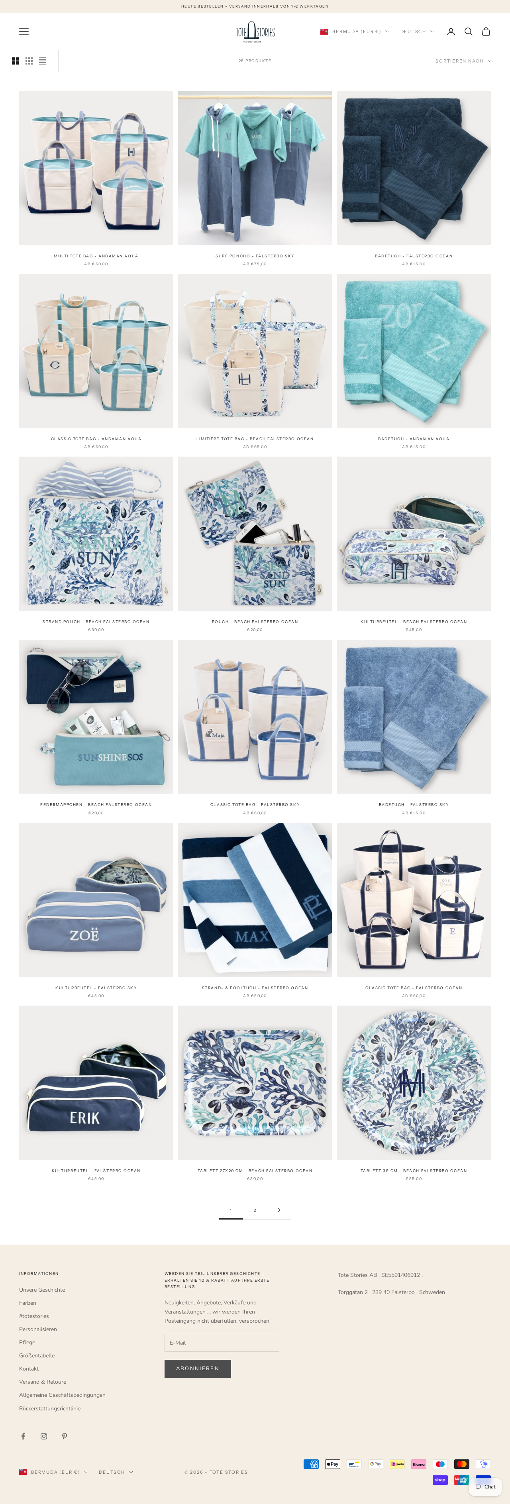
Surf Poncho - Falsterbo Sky (255, 256)
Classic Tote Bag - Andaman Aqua (96, 439)
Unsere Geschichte (42, 1290)
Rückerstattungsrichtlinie (49, 1408)
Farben (27, 1303)
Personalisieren (38, 1329)
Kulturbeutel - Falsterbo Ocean (96, 1171)
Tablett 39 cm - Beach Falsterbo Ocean (414, 1171)
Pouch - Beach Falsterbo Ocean (255, 622)
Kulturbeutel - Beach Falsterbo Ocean (414, 622)
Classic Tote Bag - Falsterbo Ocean (413, 988)
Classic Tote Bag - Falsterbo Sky (255, 804)
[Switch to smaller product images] (29, 61)
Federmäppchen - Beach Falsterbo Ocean (96, 804)
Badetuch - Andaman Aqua (413, 439)
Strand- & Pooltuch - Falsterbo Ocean (255, 988)
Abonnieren (198, 1368)
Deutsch (413, 31)
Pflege (27, 1342)
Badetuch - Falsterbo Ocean (414, 256)
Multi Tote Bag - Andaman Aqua (96, 256)
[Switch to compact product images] (42, 61)
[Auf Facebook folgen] (23, 1436)
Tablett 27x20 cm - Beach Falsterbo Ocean (255, 1171)
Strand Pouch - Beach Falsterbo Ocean (96, 622)
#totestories (34, 1316)
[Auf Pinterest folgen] (65, 1436)
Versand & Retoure (42, 1382)
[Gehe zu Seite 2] (279, 1210)
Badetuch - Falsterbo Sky (414, 804)
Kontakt (29, 1369)
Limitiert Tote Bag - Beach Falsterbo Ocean (255, 439)
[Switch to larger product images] (15, 61)
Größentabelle (37, 1355)
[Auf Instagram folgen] (44, 1436)
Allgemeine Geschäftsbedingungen (62, 1395)
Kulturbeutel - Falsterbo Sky (96, 988)
